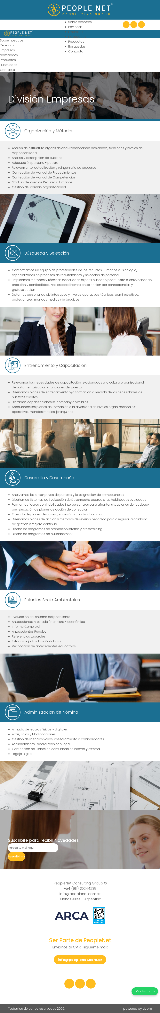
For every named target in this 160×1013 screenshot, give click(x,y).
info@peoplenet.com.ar (80, 893)
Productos (76, 41)
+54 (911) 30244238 (80, 888)
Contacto (75, 51)
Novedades (77, 36)
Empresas (75, 32)
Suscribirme (16, 856)
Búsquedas (76, 46)
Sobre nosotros (80, 22)
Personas (75, 27)
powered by (137, 1008)
